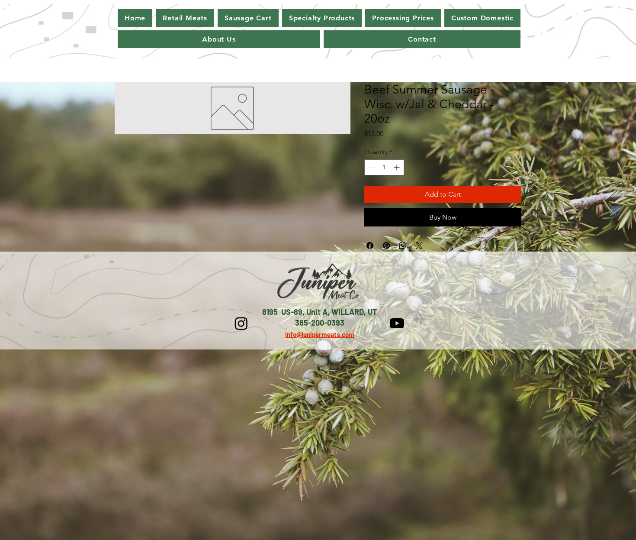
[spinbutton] (384, 167)
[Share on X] (419, 245)
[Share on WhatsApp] (403, 245)
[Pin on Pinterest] (386, 245)
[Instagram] (241, 323)
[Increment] (397, 167)
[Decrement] (371, 167)
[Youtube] (397, 323)
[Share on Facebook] (370, 245)
